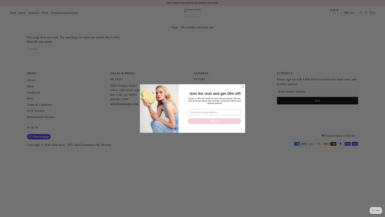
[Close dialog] (242, 86)
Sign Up (214, 121)
